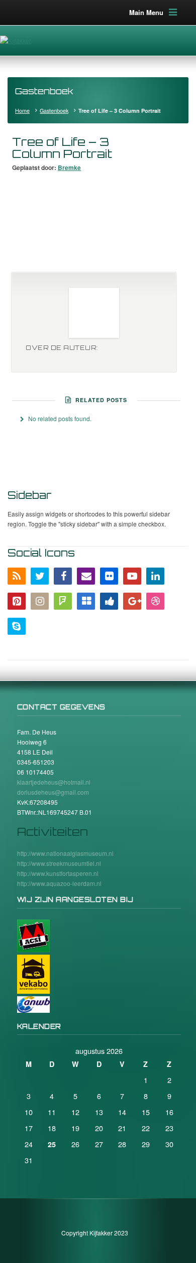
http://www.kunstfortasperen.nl (58, 873)
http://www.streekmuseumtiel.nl (59, 863)
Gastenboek (54, 110)
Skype (17, 626)
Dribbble (155, 601)
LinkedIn (155, 576)
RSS (17, 576)
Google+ (132, 601)
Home (22, 110)
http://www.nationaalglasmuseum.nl (65, 853)
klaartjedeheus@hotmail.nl (53, 782)
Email (86, 576)
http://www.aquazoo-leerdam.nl (59, 883)
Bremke (69, 167)
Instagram (40, 601)
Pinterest (17, 601)
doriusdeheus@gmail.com (53, 792)
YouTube (132, 576)
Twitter (40, 576)
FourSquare (63, 601)
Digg (109, 601)
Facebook (63, 576)
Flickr (109, 576)
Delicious (86, 601)
